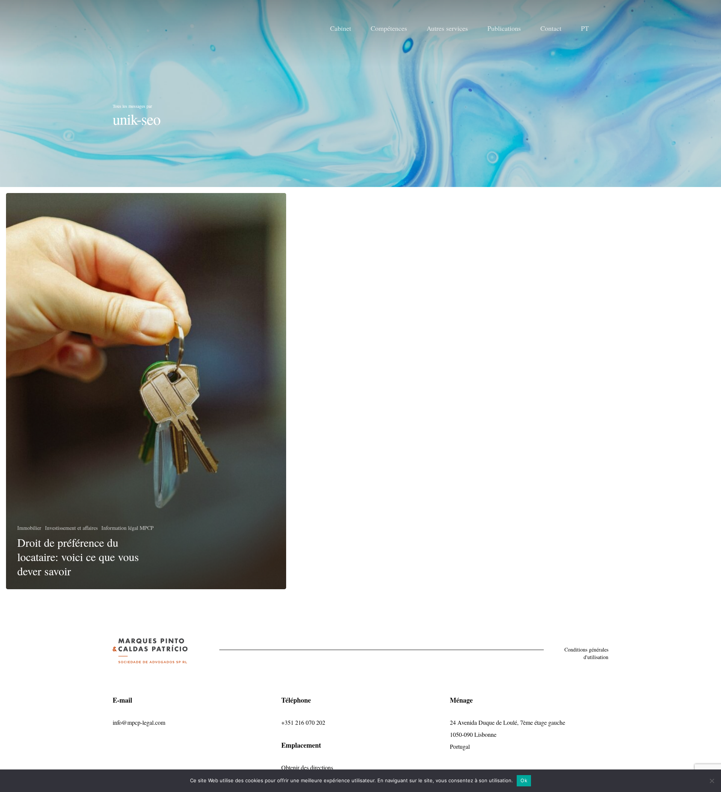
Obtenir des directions (307, 767)
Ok (523, 780)
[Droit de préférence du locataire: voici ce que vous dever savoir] (146, 391)
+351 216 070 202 (303, 722)
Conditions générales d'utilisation (586, 653)
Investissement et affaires (71, 527)
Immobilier (29, 527)
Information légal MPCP (127, 527)
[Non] (711, 780)
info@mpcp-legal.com (139, 722)
